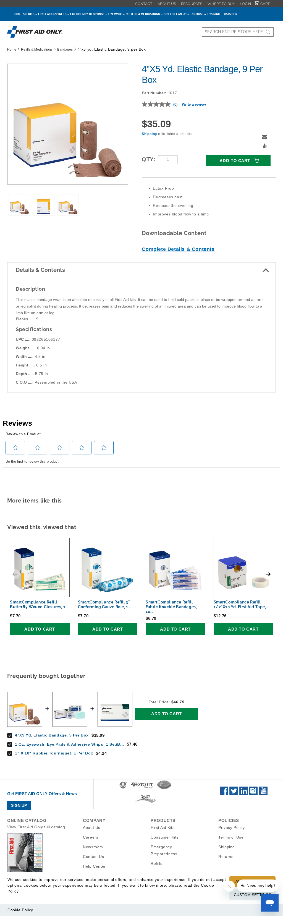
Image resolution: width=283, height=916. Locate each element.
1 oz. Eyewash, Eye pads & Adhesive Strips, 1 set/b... (69, 744)
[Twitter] (233, 794)
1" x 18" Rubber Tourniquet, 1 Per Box (54, 753)
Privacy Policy (231, 827)
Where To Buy (221, 4)
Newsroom (93, 847)
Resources (191, 4)
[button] (264, 137)
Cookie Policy (20, 910)
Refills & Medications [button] (143, 13)
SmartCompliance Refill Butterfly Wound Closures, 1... (39, 604)
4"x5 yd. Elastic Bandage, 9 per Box (52, 735)
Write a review (194, 104)
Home (11, 49)
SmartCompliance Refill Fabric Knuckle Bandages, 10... (171, 607)
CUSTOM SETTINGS (252, 894)
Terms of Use (230, 837)
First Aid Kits (162, 827)
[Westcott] (142, 788)
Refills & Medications (37, 49)
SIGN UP (19, 805)
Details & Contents (40, 270)
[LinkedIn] (243, 794)
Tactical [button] (196, 13)
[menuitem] (143, 3)
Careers (90, 837)
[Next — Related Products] (268, 574)
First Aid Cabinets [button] (52, 13)
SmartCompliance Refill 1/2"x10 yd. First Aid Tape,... (241, 604)
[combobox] (237, 32)
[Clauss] (164, 788)
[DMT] (145, 803)
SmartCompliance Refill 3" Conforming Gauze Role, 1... (104, 604)
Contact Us (93, 856)
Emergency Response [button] (87, 13)
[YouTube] (263, 794)
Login (245, 4)
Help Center (94, 866)
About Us (167, 4)
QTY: (148, 159)
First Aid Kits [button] (24, 13)
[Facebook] (224, 794)
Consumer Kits (165, 837)
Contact (143, 4)
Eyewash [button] (115, 13)
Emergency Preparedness (164, 850)
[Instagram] (253, 794)
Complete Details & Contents (178, 249)
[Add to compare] (264, 146)
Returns (225, 856)
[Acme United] (123, 788)
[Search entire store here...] (268, 32)
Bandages (65, 49)
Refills (156, 863)
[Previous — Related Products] (15, 574)
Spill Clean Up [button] (175, 13)
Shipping (149, 134)
